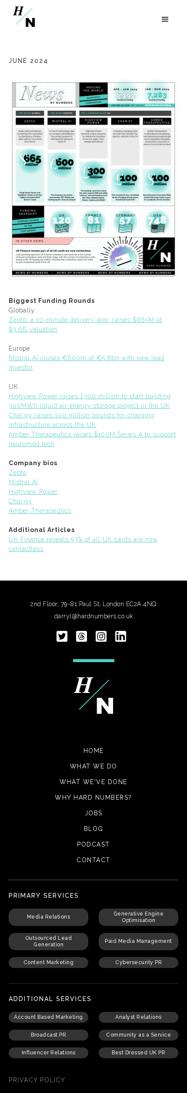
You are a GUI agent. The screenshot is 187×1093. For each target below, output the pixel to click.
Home (93, 750)
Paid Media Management (138, 941)
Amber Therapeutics (40, 510)
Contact (93, 860)
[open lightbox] (93, 179)
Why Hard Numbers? (93, 797)
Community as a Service (138, 1035)
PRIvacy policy (37, 1080)
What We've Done (93, 781)
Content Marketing (48, 962)
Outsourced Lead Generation (48, 941)
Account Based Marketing (48, 1017)
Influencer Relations (49, 1053)
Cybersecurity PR (138, 962)
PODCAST (93, 844)
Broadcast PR (48, 1035)
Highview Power (33, 491)
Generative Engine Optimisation (139, 917)
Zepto (18, 472)
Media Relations (48, 917)
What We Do (93, 766)
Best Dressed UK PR (138, 1053)
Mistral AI (23, 482)
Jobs (94, 813)
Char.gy (20, 501)
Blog (94, 828)
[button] (165, 20)
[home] (22, 17)
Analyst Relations (138, 1017)
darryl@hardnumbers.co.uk (93, 616)
